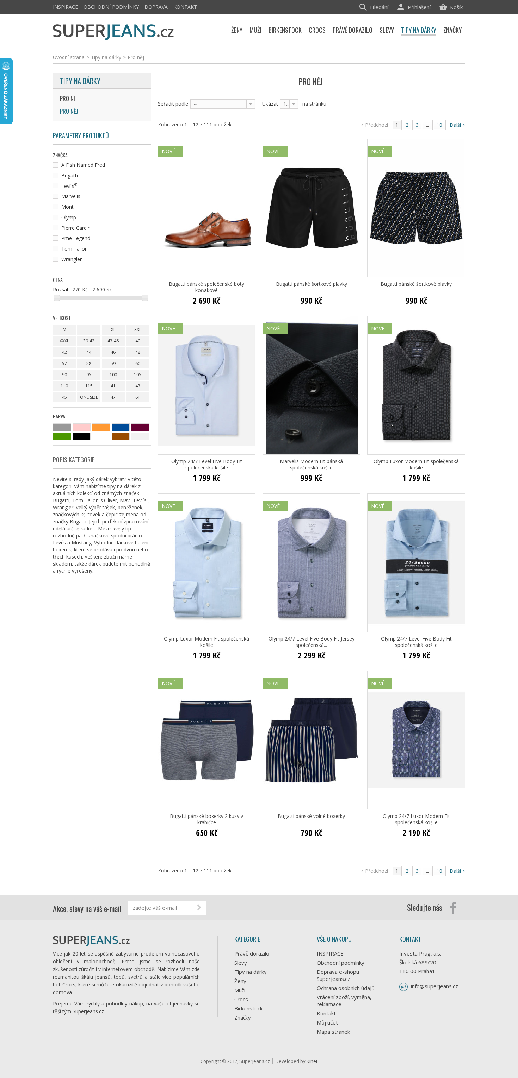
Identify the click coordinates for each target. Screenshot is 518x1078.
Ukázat (270, 103)
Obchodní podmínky (111, 7)
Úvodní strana (69, 57)
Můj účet (327, 1022)
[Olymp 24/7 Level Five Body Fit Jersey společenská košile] (311, 563)
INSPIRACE (65, 7)
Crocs (241, 999)
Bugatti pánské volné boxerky (311, 816)
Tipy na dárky (80, 81)
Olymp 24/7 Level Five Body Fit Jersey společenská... (311, 642)
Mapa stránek (333, 1031)
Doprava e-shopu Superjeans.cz (338, 975)
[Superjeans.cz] (113, 31)
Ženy (240, 980)
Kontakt (185, 7)
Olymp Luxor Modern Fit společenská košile (416, 464)
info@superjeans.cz (434, 986)
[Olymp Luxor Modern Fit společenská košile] (416, 385)
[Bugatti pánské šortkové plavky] (311, 208)
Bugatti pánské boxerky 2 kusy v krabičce (206, 819)
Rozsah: (62, 289)
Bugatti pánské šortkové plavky (311, 284)
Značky (242, 1017)
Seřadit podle (173, 103)
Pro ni (67, 98)
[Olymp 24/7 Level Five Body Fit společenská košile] (206, 385)
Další (456, 124)
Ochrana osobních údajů (346, 987)
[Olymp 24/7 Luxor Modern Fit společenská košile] (416, 740)
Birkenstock (248, 1008)
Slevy (240, 962)
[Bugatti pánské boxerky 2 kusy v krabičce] (206, 740)
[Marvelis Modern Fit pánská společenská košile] (311, 385)
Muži (239, 990)
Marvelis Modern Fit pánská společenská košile (311, 464)
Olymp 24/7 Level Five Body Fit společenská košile (206, 464)
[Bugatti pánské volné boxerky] (311, 740)
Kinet (312, 1061)
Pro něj (69, 111)
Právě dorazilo (251, 953)
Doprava (156, 7)
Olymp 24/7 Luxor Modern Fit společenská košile (416, 819)
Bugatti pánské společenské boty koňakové (206, 287)
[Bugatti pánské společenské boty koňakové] (206, 208)
